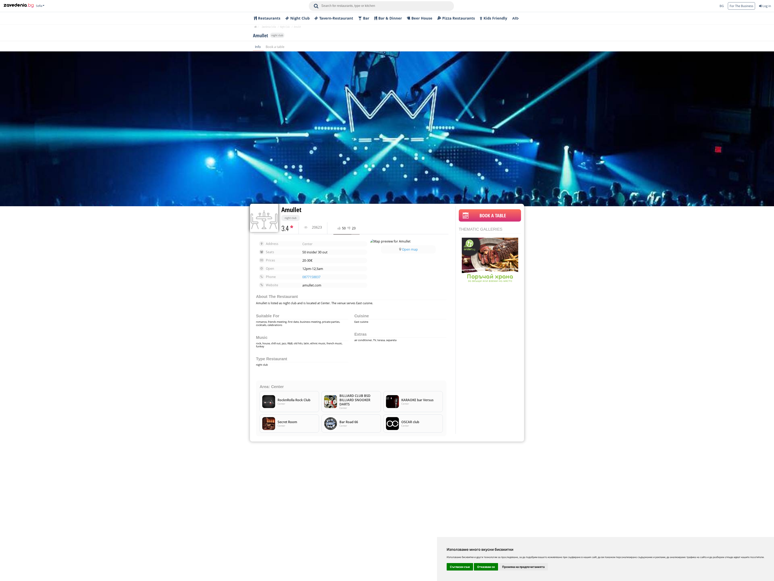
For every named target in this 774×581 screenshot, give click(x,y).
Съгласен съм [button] (460, 567)
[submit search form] (316, 6)
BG (722, 6)
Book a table (275, 47)
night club (277, 35)
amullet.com (311, 285)
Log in (767, 6)
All (514, 18)
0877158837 (311, 277)
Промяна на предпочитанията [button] (523, 567)
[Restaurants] (18, 5)
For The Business (741, 6)
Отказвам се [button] (486, 567)
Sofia (39, 6)
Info (258, 47)
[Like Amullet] (339, 228)
